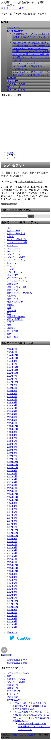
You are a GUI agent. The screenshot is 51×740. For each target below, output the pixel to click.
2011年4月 (12, 624)
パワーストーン (15, 272)
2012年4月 (12, 589)
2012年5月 (12, 586)
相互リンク (12, 694)
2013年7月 (12, 544)
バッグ (10, 269)
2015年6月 (12, 479)
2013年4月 (12, 553)
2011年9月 (12, 609)
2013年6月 (12, 547)
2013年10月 (12, 535)
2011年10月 (12, 606)
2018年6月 (12, 441)
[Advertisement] (25, 123)
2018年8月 (12, 435)
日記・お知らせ (15, 301)
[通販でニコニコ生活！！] (14, 8)
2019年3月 (12, 420)
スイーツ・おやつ (16, 260)
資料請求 (11, 328)
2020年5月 (12, 393)
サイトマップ (13, 691)
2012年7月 (12, 580)
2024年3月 (12, 361)
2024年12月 (12, 355)
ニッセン (11, 266)
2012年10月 (12, 571)
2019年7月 (12, 408)
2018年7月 (12, 438)
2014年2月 (12, 524)
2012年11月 (12, 568)
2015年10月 (12, 467)
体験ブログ (12, 284)
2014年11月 (12, 497)
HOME (10, 152)
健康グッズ (36, 181)
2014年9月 (12, 503)
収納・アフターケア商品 (19, 293)
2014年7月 (12, 509)
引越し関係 (12, 298)
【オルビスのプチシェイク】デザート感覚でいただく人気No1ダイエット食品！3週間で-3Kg (30, 706)
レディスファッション (18, 281)
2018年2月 (12, 453)
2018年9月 (12, 432)
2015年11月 (12, 464)
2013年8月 (12, 541)
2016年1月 (12, 458)
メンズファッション (17, 278)
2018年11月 (12, 429)
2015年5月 (12, 482)
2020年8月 (12, 384)
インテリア (12, 245)
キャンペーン (13, 251)
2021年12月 (12, 381)
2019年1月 (12, 423)
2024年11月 (12, 358)
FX (8, 228)
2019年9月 (12, 402)
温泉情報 (11, 310)
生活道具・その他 (16, 316)
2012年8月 (12, 577)
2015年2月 (12, 488)
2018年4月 (12, 447)
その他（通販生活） (17, 239)
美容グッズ (12, 322)
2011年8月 (12, 612)
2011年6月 (12, 618)
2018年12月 (12, 426)
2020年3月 (12, 399)
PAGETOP (6, 655)
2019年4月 (12, 417)
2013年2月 (12, 559)
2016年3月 (12, 455)
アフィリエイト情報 (17, 242)
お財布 (10, 236)
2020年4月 (12, 396)
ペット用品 (12, 275)
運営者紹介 (12, 697)
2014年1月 (12, 527)
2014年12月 (12, 494)
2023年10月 (12, 367)
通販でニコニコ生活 (17, 660)
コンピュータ (13, 254)
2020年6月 (12, 390)
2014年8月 (12, 506)
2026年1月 (12, 349)
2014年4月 (12, 518)
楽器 (9, 307)
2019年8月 (12, 405)
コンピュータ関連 (16, 257)
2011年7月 (12, 615)
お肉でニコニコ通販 (17, 663)
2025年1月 (12, 352)
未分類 (10, 304)
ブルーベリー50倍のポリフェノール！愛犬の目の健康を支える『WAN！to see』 (29, 66)
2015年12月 (12, 461)
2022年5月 (12, 379)
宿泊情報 (11, 296)
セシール (11, 263)
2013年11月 (12, 532)
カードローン (13, 248)
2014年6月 (12, 512)
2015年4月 (12, 485)
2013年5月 (12, 550)
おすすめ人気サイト (17, 700)
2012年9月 (12, 574)
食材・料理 (12, 337)
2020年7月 (12, 387)
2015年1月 (12, 491)
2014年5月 (12, 515)
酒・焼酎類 (12, 331)
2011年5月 (12, 621)
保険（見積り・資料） (18, 287)
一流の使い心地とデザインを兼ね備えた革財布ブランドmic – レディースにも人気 (31, 57)
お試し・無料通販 (16, 233)
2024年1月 (12, 364)
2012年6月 (12, 583)
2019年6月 (12, 411)
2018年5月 (12, 444)
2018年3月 (12, 450)
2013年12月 (12, 529)
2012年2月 (12, 595)
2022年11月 (12, 373)
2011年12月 (12, 600)
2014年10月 (12, 500)
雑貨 (9, 334)
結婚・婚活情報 (15, 319)
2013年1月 (12, 562)
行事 (9, 325)
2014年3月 (12, 521)
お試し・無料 (24, 181)
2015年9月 (12, 470)
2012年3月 (12, 592)
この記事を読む (9, 204)
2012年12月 (12, 565)
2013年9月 (12, 538)
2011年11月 (12, 603)
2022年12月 (12, 370)
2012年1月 (12, 598)
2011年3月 (12, 627)
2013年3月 (12, 556)
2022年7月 (12, 376)
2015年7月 (12, 476)
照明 (9, 313)
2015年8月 (12, 473)
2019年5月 (12, 414)
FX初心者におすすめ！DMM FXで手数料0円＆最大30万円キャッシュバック (31, 37)
